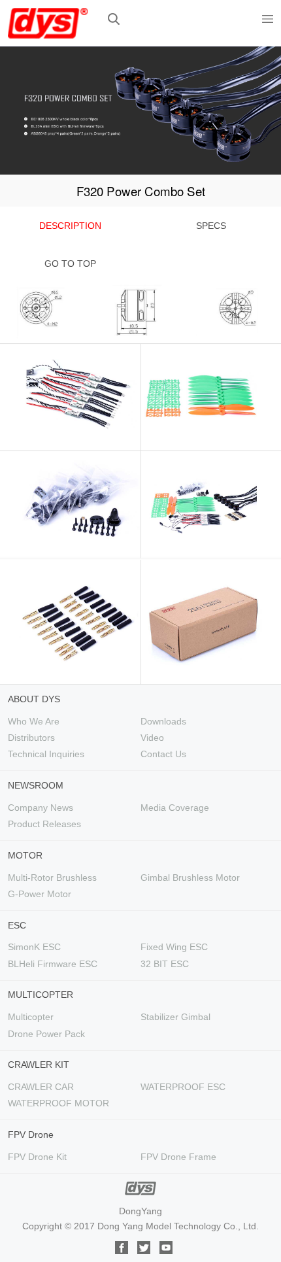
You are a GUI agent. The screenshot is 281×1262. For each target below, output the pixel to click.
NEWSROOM (35, 785)
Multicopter (31, 1017)
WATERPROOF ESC (182, 1087)
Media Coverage (174, 807)
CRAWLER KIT (38, 1064)
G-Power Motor (39, 894)
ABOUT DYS (34, 699)
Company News (40, 807)
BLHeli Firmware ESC (52, 964)
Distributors (31, 737)
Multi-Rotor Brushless (52, 877)
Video (152, 737)
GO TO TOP (70, 263)
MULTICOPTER (40, 994)
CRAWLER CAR (41, 1087)
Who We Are (33, 721)
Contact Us (163, 754)
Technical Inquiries (46, 754)
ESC (17, 925)
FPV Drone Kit (37, 1156)
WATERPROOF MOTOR (58, 1103)
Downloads (163, 721)
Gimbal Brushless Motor (190, 877)
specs (211, 225)
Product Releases (44, 824)
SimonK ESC (34, 947)
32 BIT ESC (164, 964)
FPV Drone (31, 1134)
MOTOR (25, 855)
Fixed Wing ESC (174, 947)
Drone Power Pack (46, 1034)
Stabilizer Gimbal (175, 1017)
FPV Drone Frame (178, 1156)
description (70, 225)
